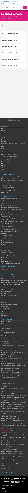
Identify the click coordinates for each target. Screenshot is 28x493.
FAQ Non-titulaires (6, 321)
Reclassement (5, 306)
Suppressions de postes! (7, 204)
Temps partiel (5, 315)
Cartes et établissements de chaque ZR (10, 177)
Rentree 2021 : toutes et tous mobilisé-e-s (11, 340)
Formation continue (6, 161)
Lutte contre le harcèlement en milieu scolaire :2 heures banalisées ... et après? (12, 228)
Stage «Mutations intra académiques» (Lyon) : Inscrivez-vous (14, 429)
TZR (3, 146)
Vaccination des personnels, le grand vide (11, 358)
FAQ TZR (4, 323)
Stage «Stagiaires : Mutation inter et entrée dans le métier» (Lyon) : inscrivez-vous (13, 415)
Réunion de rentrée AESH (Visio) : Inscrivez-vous (13, 394)
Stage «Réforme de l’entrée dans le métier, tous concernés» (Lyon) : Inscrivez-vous (12, 448)
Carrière (4, 279)
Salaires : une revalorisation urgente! (10, 207)
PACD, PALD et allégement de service (10, 304)
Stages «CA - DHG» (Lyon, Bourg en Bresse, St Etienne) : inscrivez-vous (12, 389)
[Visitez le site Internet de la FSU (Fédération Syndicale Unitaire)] (14, 481)
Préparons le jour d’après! (8, 356)
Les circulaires (5, 271)
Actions (4, 233)
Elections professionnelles (8, 252)
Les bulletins (5, 269)
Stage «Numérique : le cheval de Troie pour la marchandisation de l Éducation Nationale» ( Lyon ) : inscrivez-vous (14, 425)
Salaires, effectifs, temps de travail (9, 205)
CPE (3, 136)
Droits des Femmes (6, 171)
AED (3, 128)
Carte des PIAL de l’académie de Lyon (10, 191)
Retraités (4, 141)
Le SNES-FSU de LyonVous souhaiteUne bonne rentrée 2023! (8, 225)
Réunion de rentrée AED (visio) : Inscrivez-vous (12, 460)
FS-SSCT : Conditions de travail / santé (10, 156)
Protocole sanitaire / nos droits (9, 213)
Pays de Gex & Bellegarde (8, 187)
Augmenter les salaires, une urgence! (10, 338)
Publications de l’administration (9, 239)
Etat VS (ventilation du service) (9, 288)
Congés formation (6, 293)
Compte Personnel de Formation (9, 295)
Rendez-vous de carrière (7, 308)
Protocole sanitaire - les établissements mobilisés (13, 345)
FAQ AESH (4, 330)
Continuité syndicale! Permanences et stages (12, 347)
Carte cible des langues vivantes (9, 189)
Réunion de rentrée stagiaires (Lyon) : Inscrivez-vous (14, 462)
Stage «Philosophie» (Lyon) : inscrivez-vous (12, 404)
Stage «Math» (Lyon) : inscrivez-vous (10, 441)
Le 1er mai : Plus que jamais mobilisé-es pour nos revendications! (13, 210)
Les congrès (5, 257)
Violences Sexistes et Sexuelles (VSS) (10, 154)
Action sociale (5, 192)
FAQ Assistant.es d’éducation (9, 332)
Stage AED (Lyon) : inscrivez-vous (9, 432)
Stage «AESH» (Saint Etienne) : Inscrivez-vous (12, 451)
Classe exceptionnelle (7, 291)
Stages (3, 244)
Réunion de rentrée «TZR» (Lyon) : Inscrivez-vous (13, 392)
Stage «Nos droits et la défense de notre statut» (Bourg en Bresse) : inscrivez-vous (13, 421)
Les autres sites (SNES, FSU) (8, 256)
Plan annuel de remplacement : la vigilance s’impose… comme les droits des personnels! (14, 376)
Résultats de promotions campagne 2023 (11, 284)
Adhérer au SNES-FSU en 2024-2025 (10, 231)
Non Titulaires (5, 138)
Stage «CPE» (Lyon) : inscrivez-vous (10, 443)
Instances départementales (8, 241)
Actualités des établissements (8, 235)
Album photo (5, 237)
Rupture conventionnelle (7, 310)
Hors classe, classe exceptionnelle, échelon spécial (13, 282)
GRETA (3, 148)
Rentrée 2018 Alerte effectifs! (9, 351)
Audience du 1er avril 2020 (8, 354)
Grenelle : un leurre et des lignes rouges (11, 363)
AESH (3, 130)
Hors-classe (4, 299)
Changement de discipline (8, 290)
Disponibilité (5, 297)
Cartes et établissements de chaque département (13, 179)
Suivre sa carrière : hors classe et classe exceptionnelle (14, 280)
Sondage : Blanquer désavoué (8, 349)
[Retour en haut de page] (25, 490)
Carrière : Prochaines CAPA (8, 277)
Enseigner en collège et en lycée (9, 158)
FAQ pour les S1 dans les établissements (11, 254)
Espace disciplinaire (6, 160)
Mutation (4, 302)
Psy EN (3, 139)
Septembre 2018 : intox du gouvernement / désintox (14, 352)
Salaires (4, 314)
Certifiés (4, 134)
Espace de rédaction (15, 482)
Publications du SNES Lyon (8, 242)
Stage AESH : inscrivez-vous (8, 383)
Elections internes (6, 250)
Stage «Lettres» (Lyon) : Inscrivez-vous (10, 418)
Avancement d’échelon (7, 286)
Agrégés (4, 132)
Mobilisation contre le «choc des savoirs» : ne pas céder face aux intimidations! (11, 373)
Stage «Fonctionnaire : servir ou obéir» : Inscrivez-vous (14, 406)
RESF (3, 259)
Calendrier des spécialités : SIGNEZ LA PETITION (13, 221)
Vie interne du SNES (6, 261)
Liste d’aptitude (5, 301)
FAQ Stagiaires (5, 325)
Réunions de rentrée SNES (8, 370)
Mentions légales (4, 491)
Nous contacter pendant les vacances (10, 368)
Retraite (4, 312)
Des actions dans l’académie (8, 202)
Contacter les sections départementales (11, 263)
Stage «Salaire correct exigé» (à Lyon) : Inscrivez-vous (14, 402)
